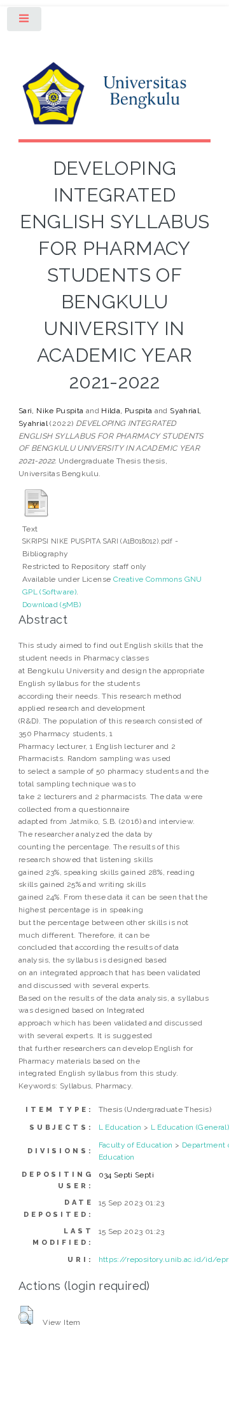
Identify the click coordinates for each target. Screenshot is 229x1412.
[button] (25, 1315)
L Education (120, 1127)
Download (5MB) (51, 604)
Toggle (25, 21)
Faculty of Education (136, 1145)
